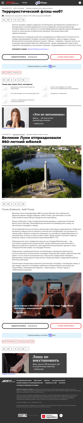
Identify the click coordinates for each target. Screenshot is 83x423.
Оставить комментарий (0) (65, 57)
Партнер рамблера (34, 415)
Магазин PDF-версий (58, 380)
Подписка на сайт (51, 383)
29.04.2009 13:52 (7, 8)
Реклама (47, 380)
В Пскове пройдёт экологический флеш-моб (25, 93)
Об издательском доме (24, 380)
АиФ (3, 199)
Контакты (62, 383)
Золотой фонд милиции (38, 49)
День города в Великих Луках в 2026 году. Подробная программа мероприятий (43, 306)
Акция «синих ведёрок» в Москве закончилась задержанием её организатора (64, 87)
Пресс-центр (38, 380)
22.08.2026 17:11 (6, 134)
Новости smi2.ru (8, 128)
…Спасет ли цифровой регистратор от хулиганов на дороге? (23, 100)
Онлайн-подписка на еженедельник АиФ (29, 383)
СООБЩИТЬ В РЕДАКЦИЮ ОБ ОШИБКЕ (27, 385)
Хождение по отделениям (58, 93)
